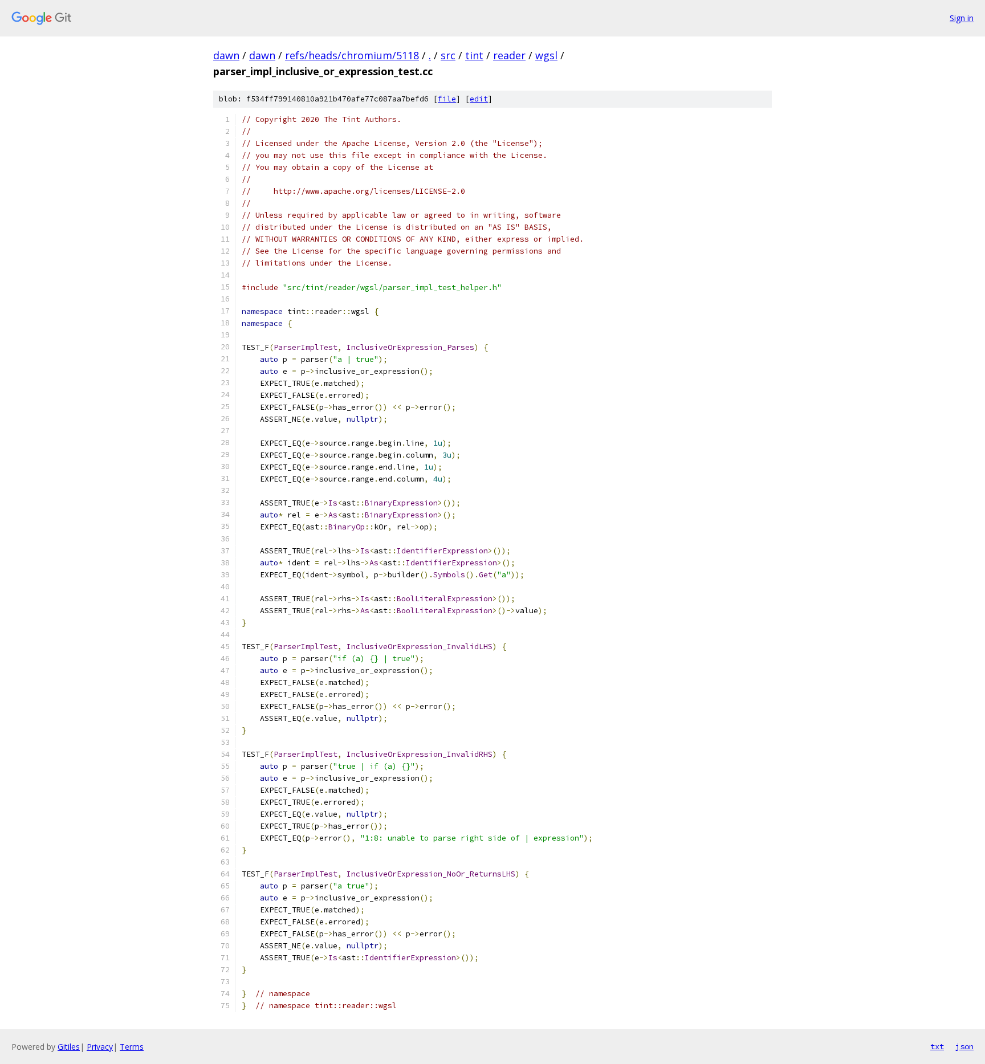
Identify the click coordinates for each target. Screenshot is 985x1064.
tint (474, 55)
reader (509, 55)
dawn (226, 55)
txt (937, 1046)
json (964, 1046)
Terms (132, 1046)
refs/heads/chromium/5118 (352, 55)
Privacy (100, 1046)
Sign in (962, 18)
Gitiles (69, 1046)
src (448, 55)
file (447, 99)
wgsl (546, 55)
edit (479, 99)
